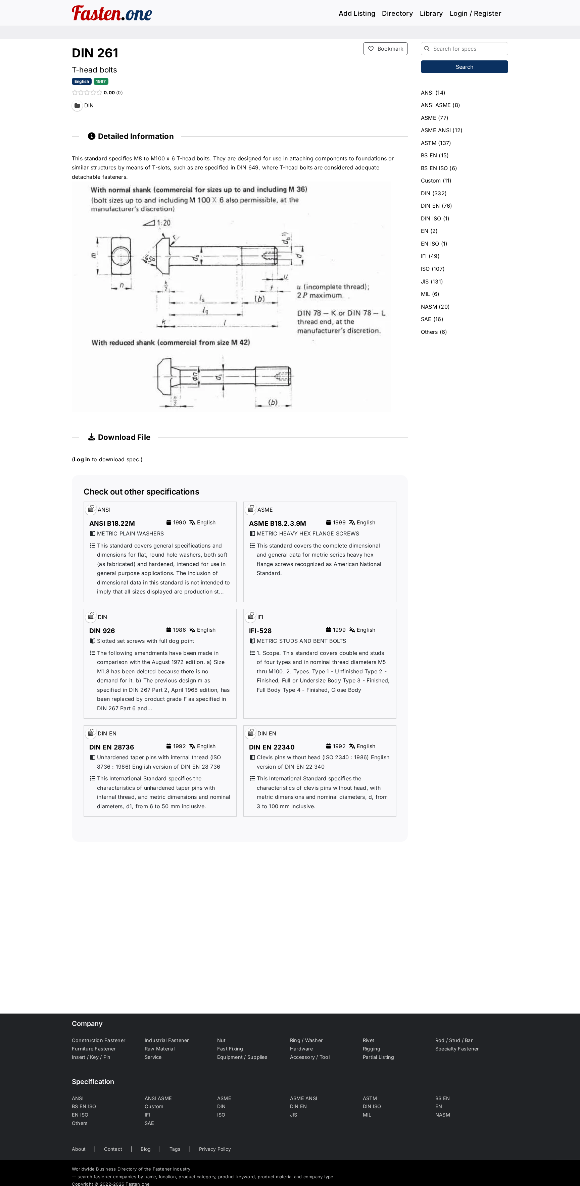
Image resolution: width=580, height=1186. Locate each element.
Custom (431, 180)
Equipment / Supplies (242, 1057)
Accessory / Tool (310, 1057)
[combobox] (464, 48)
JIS (425, 281)
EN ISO (430, 243)
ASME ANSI (436, 130)
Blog (146, 1149)
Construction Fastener (98, 1040)
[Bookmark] (92, 507)
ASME (428, 117)
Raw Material (160, 1048)
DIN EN (430, 205)
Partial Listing (378, 1057)
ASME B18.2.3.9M (277, 523)
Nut (221, 1040)
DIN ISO (431, 218)
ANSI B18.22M (112, 523)
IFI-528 (260, 631)
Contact (113, 1149)
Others (429, 331)
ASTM (428, 143)
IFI (424, 256)
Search (464, 66)
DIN (426, 193)
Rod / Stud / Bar (454, 1040)
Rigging (372, 1048)
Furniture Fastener (93, 1048)
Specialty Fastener (457, 1048)
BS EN (429, 155)
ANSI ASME (436, 105)
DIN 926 (102, 631)
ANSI (427, 92)
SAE (426, 319)
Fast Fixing (230, 1048)
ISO (425, 268)
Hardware (301, 1048)
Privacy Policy (215, 1149)
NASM (429, 306)
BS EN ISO (434, 168)
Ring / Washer (306, 1040)
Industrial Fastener (167, 1040)
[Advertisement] (240, 947)
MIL (425, 294)
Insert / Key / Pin (91, 1057)
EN (424, 230)
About (79, 1149)
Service (153, 1057)
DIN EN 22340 (272, 747)
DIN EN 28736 (111, 747)
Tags (175, 1149)
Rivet (368, 1040)
